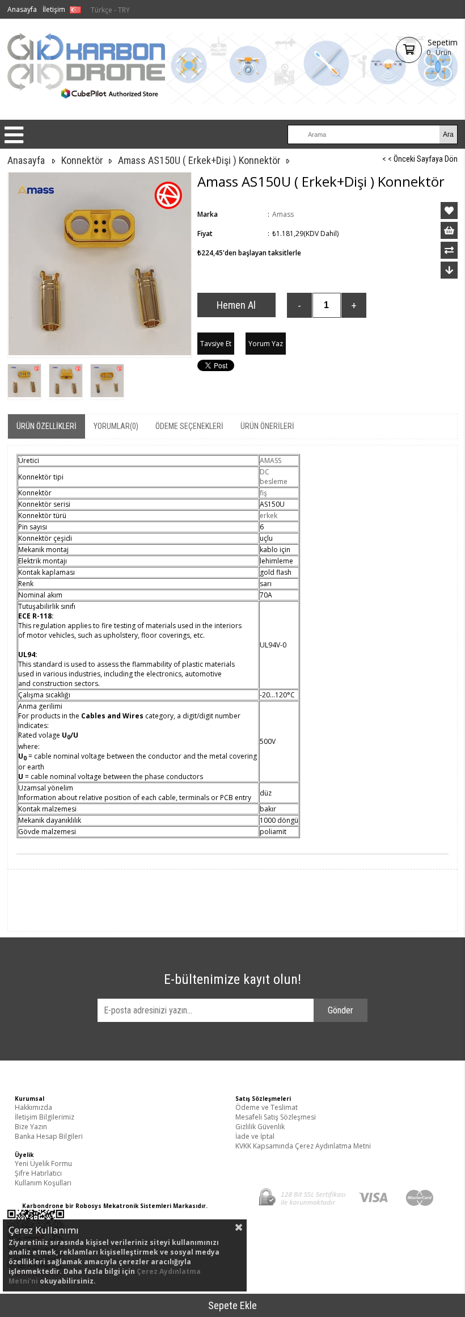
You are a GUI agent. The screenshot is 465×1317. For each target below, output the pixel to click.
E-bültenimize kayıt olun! (232, 979)
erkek (268, 515)
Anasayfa (22, 9)
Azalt (299, 305)
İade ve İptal (254, 1136)
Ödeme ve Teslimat (266, 1107)
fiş (263, 493)
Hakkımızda (33, 1107)
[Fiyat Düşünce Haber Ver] (449, 270)
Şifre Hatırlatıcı (38, 1173)
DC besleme (274, 476)
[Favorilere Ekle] (449, 210)
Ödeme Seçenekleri (189, 426)
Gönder (340, 1010)
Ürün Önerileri (267, 426)
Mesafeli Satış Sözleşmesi (275, 1117)
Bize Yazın (31, 1126)
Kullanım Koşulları (43, 1183)
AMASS (270, 460)
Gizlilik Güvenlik (260, 1126)
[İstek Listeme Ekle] (449, 230)
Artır (353, 305)
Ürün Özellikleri (46, 426)
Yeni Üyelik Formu (43, 1163)
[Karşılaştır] (449, 250)
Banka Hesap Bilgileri (49, 1136)
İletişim (54, 9)
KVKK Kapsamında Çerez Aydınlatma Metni (303, 1146)
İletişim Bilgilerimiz (44, 1117)
